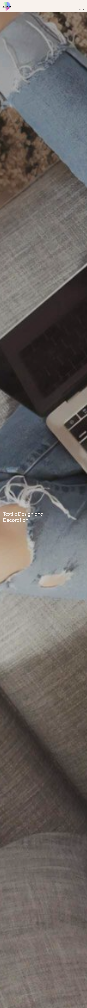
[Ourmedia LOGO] (6, 1)
